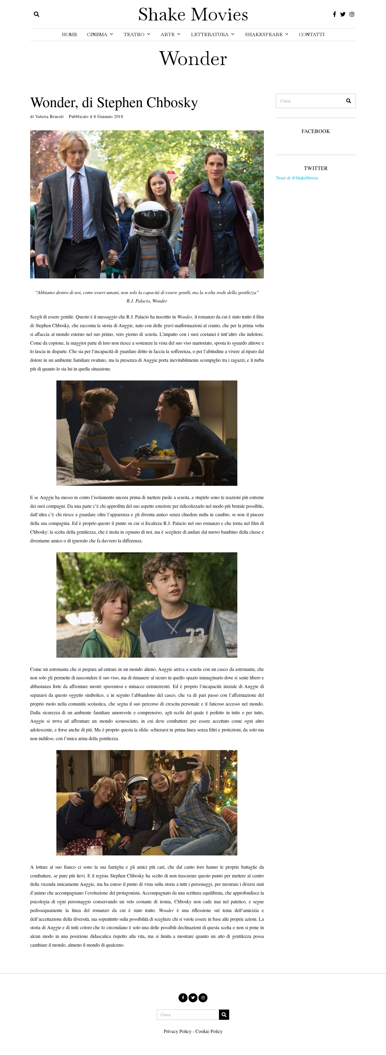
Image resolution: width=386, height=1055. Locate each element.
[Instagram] (352, 14)
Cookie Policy (209, 1031)
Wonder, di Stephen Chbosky (114, 101)
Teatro (134, 34)
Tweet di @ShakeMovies (297, 178)
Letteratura (210, 34)
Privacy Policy (177, 1031)
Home (69, 34)
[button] (348, 101)
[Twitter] (343, 14)
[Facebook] (334, 14)
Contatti (311, 34)
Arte (168, 34)
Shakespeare (264, 34)
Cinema (97, 34)
